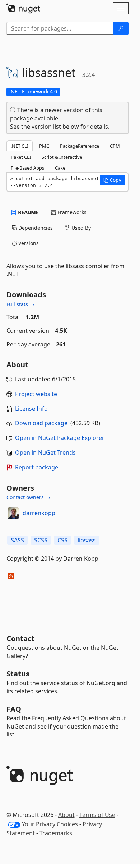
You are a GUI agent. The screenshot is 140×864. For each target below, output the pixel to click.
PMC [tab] (44, 146)
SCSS (40, 540)
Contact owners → (28, 497)
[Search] (121, 28)
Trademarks (55, 833)
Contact (20, 638)
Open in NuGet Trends (45, 452)
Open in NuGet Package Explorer (59, 438)
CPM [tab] (115, 146)
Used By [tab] (80, 227)
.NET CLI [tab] (19, 146)
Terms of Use (97, 815)
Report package (36, 467)
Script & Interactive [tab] (62, 157)
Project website (36, 394)
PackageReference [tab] (79, 146)
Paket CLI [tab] (21, 157)
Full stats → (20, 304)
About (66, 815)
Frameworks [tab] (71, 212)
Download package (41, 423)
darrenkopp (39, 513)
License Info (31, 409)
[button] (112, 180)
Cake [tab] (60, 168)
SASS (17, 540)
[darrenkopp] (13, 513)
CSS (62, 540)
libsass (87, 540)
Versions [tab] (28, 243)
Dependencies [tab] (35, 227)
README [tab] (28, 212)
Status (17, 674)
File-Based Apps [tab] (27, 168)
